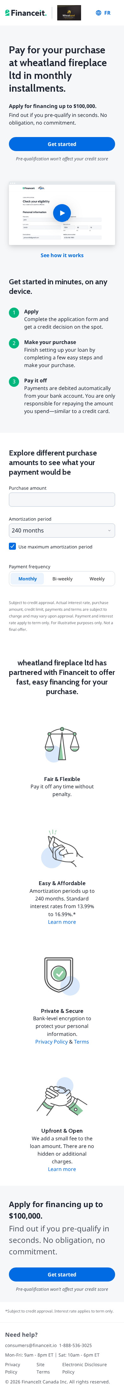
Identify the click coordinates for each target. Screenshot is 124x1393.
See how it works (62, 255)
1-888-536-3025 (75, 1345)
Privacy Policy (51, 1041)
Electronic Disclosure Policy (84, 1368)
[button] (62, 213)
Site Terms (43, 1368)
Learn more (62, 921)
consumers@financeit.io (31, 1345)
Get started (62, 144)
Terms (81, 1041)
